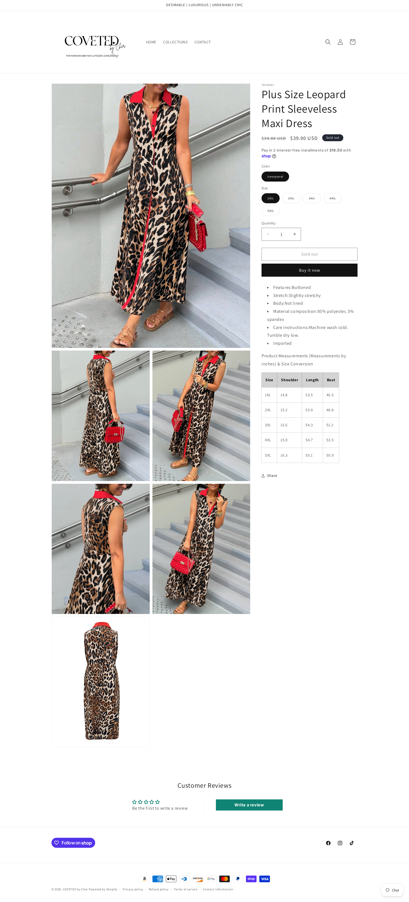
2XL (294, 199)
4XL (335, 199)
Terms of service (185, 889)
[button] (328, 42)
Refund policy (159, 889)
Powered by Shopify (103, 889)
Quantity (268, 223)
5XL (273, 212)
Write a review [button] (249, 805)
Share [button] (272, 475)
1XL (273, 199)
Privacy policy (133, 889)
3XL (315, 199)
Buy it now (309, 270)
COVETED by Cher (75, 889)
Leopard (278, 178)
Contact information (218, 889)
